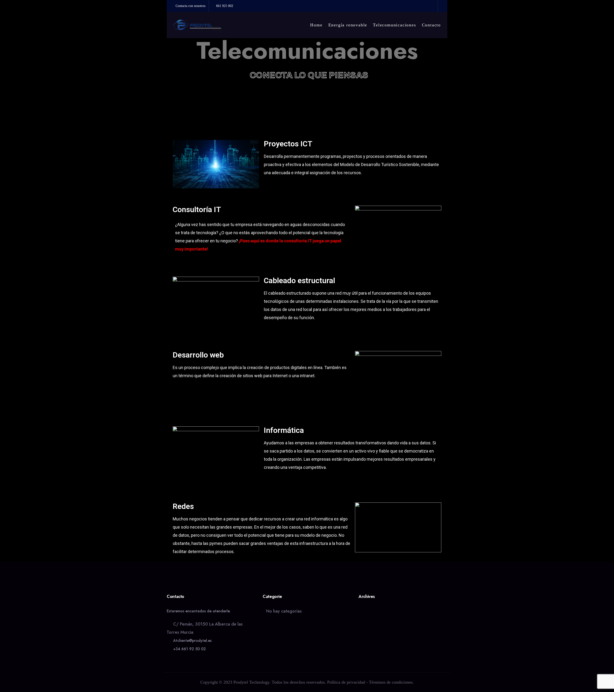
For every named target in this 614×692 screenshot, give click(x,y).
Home (316, 25)
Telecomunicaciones (394, 25)
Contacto (431, 25)
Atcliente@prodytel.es (192, 640)
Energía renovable (347, 25)
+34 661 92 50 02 (189, 649)
